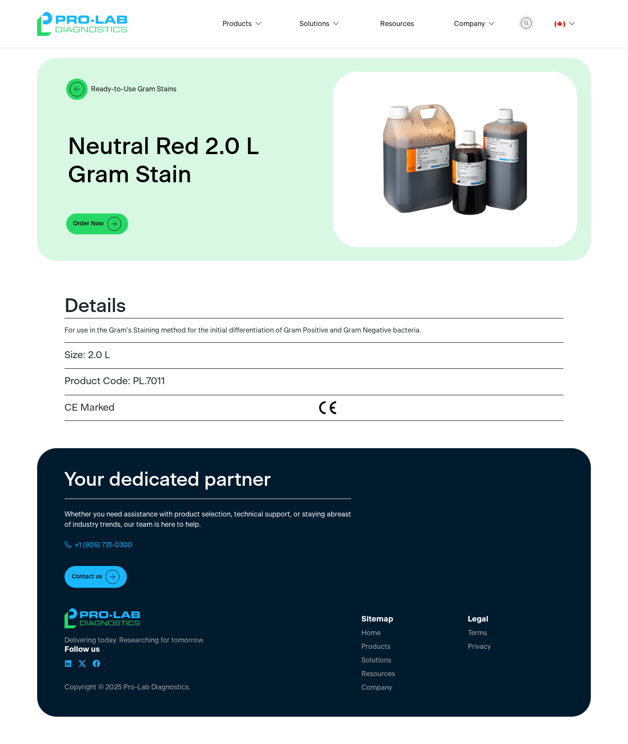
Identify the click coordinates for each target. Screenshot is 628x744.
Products (375, 646)
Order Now (88, 224)
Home (371, 633)
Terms (477, 633)
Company (376, 687)
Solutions (376, 660)
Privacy (479, 646)
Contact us (87, 577)
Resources (397, 23)
